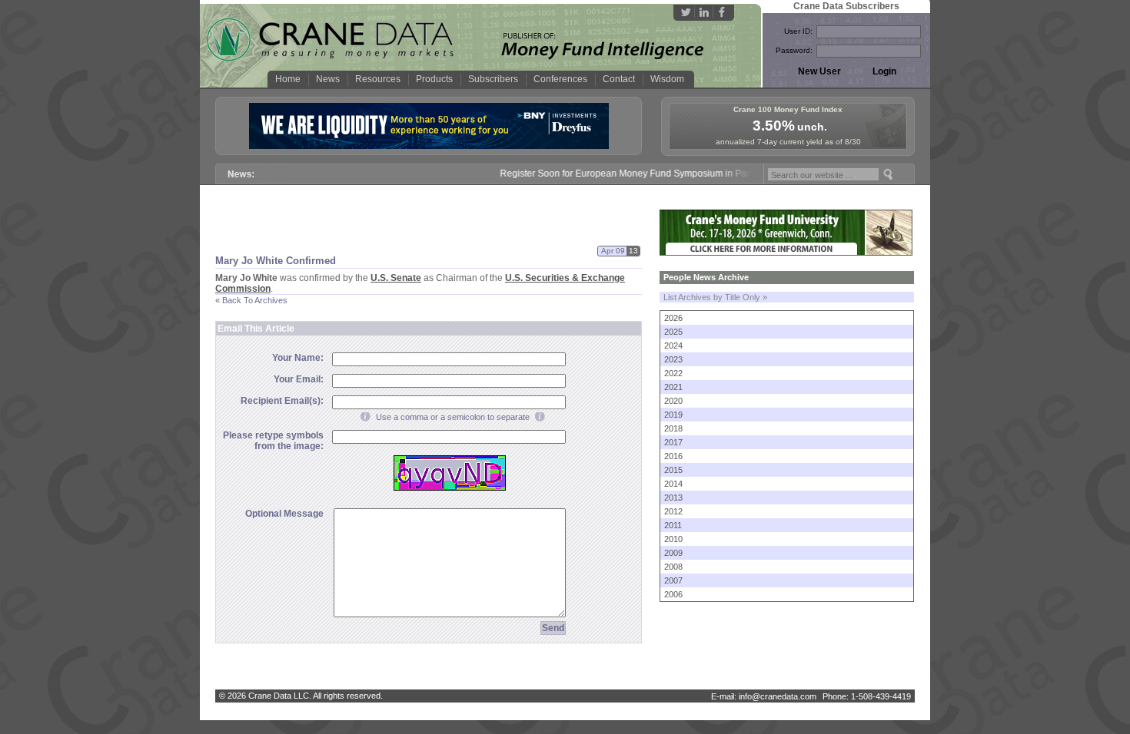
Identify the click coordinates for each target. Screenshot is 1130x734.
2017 (673, 442)
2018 (673, 428)
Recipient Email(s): (282, 400)
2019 (673, 414)
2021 (673, 387)
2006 (673, 594)
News (328, 79)
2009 (673, 552)
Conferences (560, 79)
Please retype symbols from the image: (273, 440)
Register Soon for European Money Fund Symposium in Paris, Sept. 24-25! (645, 173)
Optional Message (284, 513)
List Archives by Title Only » (715, 297)
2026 (673, 317)
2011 (673, 525)
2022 (673, 373)
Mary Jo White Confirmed (275, 260)
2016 (673, 456)
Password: (794, 50)
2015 (673, 469)
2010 (673, 539)
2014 (673, 483)
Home (288, 79)
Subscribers (493, 79)
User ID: (798, 31)
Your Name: (298, 357)
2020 (673, 400)
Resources (377, 79)
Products (434, 79)
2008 (673, 566)
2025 (673, 331)
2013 (673, 497)
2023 (673, 359)
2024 (673, 345)
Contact (619, 79)
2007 (673, 580)
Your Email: (299, 379)
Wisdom (667, 79)
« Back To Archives (251, 300)
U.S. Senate (396, 278)
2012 (673, 511)
